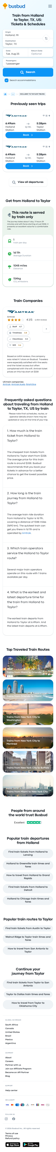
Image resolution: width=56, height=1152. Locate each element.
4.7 (20, 327)
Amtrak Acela (18, 384)
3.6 (19, 345)
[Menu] (50, 6)
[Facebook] (14, 1119)
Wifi (14, 345)
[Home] (5, 94)
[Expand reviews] (46, 329)
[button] (46, 38)
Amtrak (11, 317)
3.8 (25, 333)
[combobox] (28, 34)
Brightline (31, 384)
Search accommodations (23, 80)
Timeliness (17, 333)
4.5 (26, 339)
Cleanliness (17, 339)
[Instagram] (6, 1119)
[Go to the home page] (14, 6)
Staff (14, 327)
